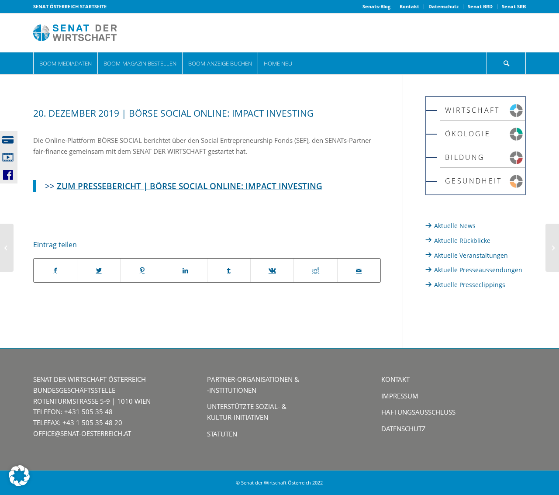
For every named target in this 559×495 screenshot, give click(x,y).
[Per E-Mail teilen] (359, 271)
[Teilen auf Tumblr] (228, 271)
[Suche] (506, 63)
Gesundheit (473, 181)
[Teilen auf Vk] (272, 271)
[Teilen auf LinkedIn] (185, 271)
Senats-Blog (376, 6)
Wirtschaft (472, 110)
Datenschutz (443, 6)
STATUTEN (222, 433)
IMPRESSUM (399, 395)
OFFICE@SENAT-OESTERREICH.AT (82, 433)
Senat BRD (480, 6)
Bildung (465, 157)
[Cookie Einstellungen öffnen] (19, 483)
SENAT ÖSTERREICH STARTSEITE (70, 6)
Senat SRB (514, 6)
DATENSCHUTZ (403, 428)
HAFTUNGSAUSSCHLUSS (418, 412)
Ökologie (467, 133)
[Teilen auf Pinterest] (142, 271)
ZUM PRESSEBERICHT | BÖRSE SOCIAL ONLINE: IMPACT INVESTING (189, 185)
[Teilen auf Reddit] (315, 271)
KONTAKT (395, 379)
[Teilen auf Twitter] (98, 271)
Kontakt (409, 6)
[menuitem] (376, 6)
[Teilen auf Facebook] (55, 271)
